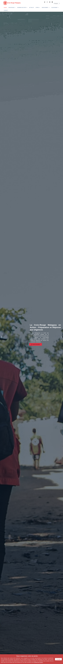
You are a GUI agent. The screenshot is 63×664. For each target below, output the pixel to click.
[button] (1, 337)
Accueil (5, 7)
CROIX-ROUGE (11, 7)
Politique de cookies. (38, 662)
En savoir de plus (35, 340)
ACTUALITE (31, 7)
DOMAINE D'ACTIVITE (21, 7)
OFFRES (37, 7)
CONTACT (6, 10)
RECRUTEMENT (45, 7)
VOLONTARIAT (54, 7)
